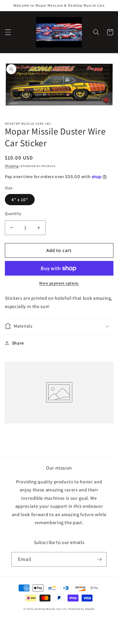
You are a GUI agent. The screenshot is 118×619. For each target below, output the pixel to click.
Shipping (12, 166)
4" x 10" (19, 199)
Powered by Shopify (81, 609)
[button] (8, 32)
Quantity (13, 213)
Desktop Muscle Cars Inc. (51, 609)
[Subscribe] (99, 559)
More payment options (59, 283)
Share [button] (18, 343)
